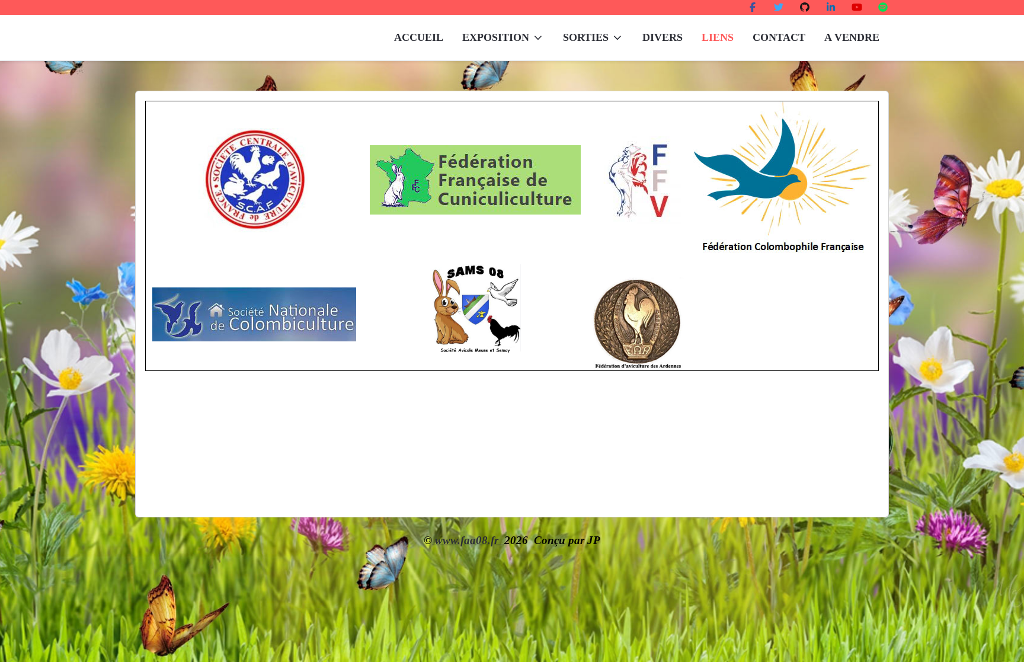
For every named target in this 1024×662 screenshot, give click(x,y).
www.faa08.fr (468, 540)
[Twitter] (779, 7)
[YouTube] (857, 7)
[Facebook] (753, 7)
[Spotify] (883, 7)
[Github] (805, 7)
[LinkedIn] (831, 7)
